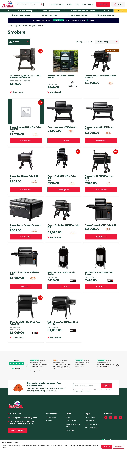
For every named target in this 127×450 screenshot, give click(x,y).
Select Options (25, 141)
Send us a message (17, 430)
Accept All (107, 446)
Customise (118, 446)
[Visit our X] (120, 417)
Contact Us (103, 4)
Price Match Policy (91, 428)
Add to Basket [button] (63, 141)
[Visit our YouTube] (115, 417)
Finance (49, 421)
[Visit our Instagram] (110, 417)
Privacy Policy (90, 417)
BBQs (21, 26)
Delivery (68, 417)
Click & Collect (71, 421)
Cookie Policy (90, 421)
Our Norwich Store (57, 4)
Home (10, 26)
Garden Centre (51, 417)
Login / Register (88, 4)
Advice (69, 4)
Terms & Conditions (92, 424)
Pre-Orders (70, 430)
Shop (15, 26)
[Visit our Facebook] (105, 417)
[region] (63, 445)
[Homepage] (8, 4)
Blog (77, 4)
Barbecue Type (29, 26)
